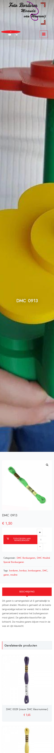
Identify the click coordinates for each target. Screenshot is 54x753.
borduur (23, 570)
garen (6, 574)
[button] (47, 464)
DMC (44, 570)
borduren (13, 570)
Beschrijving (27, 591)
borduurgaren (34, 570)
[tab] (27, 591)
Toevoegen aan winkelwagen (22, 539)
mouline (13, 574)
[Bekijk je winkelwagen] (16, 34)
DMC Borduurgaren (26, 557)
